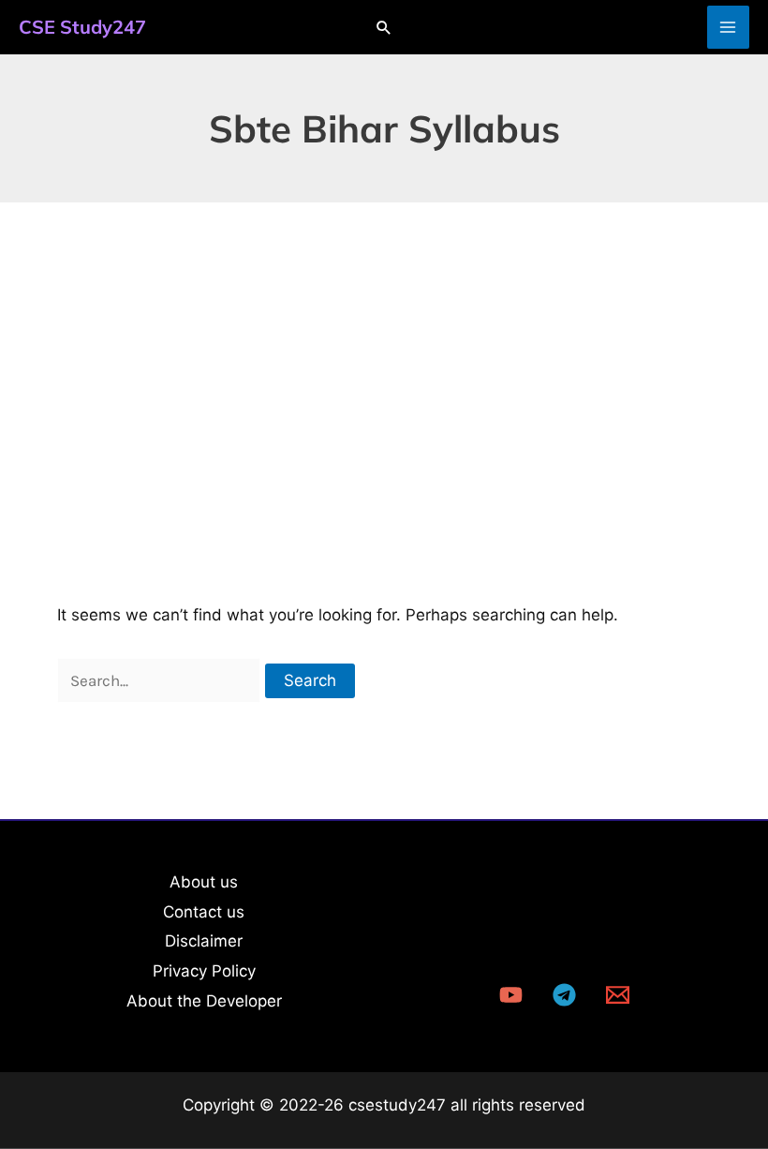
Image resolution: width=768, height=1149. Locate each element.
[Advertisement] (384, 343)
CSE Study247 (82, 26)
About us (204, 882)
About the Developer (204, 1001)
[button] (384, 27)
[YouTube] (511, 995)
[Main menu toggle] (728, 27)
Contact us (203, 912)
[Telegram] (564, 995)
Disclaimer (204, 941)
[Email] (618, 995)
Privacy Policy (204, 971)
